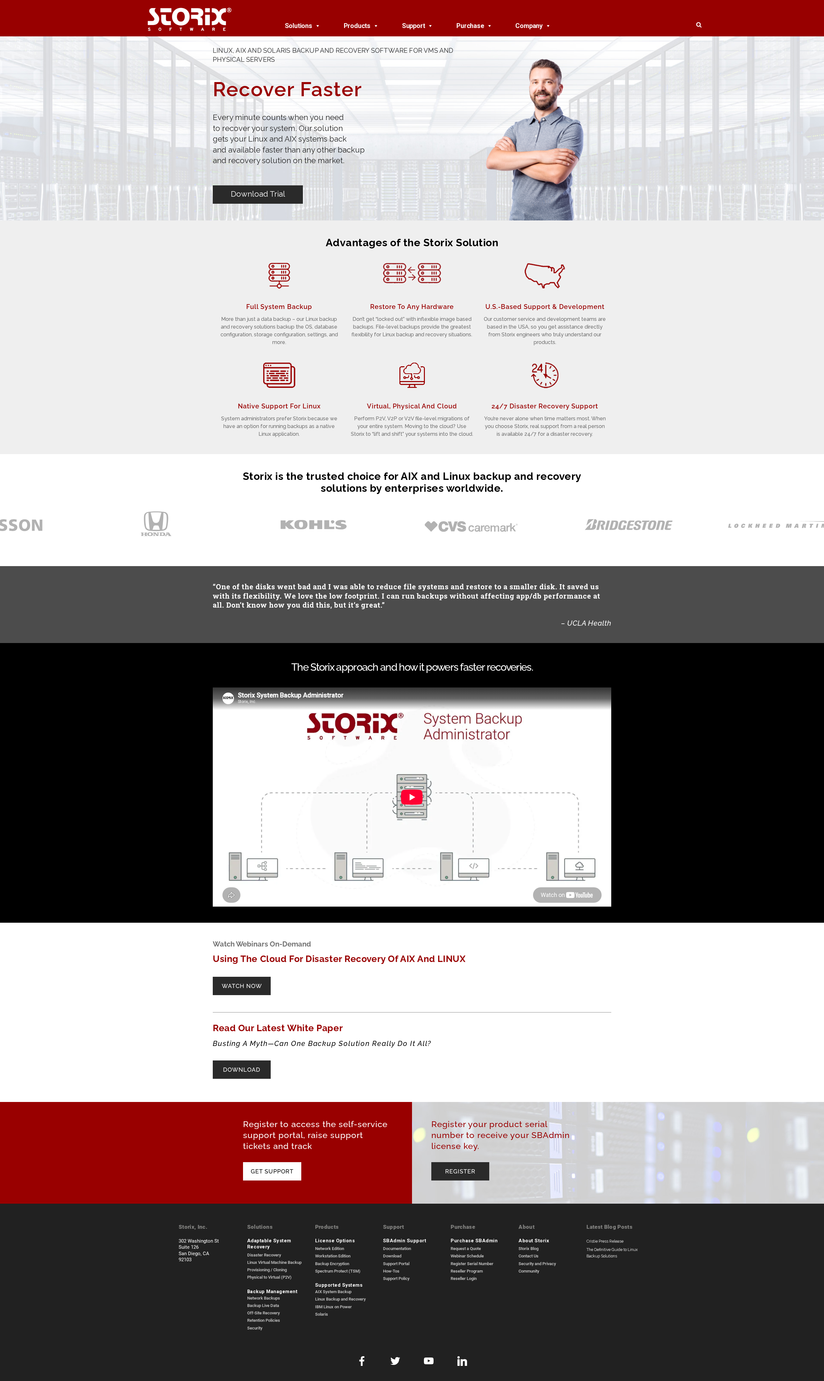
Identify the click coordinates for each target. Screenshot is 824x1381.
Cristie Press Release (604, 1241)
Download (392, 1256)
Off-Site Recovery (263, 1313)
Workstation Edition (333, 1256)
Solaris (321, 1314)
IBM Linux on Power (333, 1307)
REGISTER (460, 1171)
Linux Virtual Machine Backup (274, 1262)
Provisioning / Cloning (267, 1270)
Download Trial (258, 194)
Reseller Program (467, 1271)
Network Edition (329, 1248)
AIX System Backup (333, 1291)
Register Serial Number (472, 1263)
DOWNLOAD (241, 1069)
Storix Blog (528, 1248)
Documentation (397, 1248)
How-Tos (391, 1271)
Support (413, 26)
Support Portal (396, 1263)
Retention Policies (263, 1320)
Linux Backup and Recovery (340, 1299)
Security (254, 1328)
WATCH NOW (242, 985)
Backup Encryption (332, 1263)
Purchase (470, 26)
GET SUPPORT (272, 1171)
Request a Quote (466, 1248)
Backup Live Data (263, 1305)
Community (529, 1271)
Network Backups (263, 1298)
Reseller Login (464, 1278)
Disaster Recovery (264, 1255)
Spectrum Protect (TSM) (337, 1271)
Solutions (298, 26)
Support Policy (396, 1278)
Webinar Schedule (467, 1256)
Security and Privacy (537, 1263)
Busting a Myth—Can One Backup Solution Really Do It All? (322, 1043)
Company (529, 26)
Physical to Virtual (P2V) (269, 1277)
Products (357, 26)
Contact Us (528, 1256)
